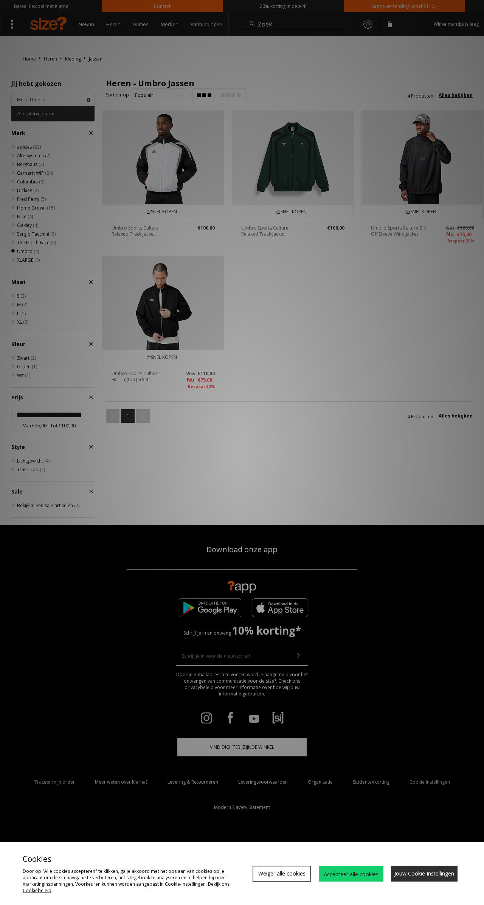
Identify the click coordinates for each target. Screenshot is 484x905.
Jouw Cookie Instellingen (424, 873)
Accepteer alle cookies (351, 874)
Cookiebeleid (37, 890)
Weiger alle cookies (282, 873)
